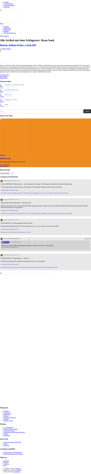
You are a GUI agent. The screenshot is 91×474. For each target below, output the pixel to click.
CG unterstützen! (8, 4)
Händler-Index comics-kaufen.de (13, 452)
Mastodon (6, 461)
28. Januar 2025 (4, 75)
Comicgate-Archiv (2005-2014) (12, 442)
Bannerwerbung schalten (11, 429)
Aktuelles (6, 26)
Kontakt (6, 434)
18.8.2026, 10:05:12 (15, 199)
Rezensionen (7, 28)
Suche (87, 111)
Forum (5, 444)
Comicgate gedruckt (9, 5)
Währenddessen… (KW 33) (11, 99)
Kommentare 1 (4, 76)
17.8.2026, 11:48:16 (16, 242)
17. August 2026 (4, 165)
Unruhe (6, 104)
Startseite (6, 2)
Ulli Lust (6, 242)
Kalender (2, 155)
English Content (8, 420)
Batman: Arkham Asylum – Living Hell (18, 45)
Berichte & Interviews (10, 33)
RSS (5, 465)
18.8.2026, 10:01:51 (15, 219)
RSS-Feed (6, 445)
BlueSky (6, 462)
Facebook (6, 464)
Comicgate (5, 180)
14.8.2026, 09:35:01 (15, 255)
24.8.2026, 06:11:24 (15, 180)
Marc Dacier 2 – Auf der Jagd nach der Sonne (14, 84)
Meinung (6, 31)
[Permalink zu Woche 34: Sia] (13, 153)
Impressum (7, 7)
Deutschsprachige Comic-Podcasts (13, 454)
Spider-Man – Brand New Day (11, 89)
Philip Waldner (6, 49)
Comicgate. (17, 468)
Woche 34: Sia (8, 94)
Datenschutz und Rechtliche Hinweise (14, 432)
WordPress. (18, 470)
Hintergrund (7, 30)
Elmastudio (17, 471)
